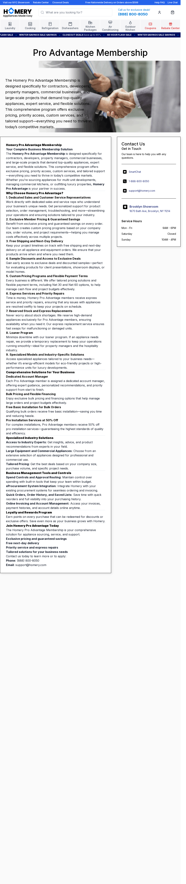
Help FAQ (160, 2)
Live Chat (173, 2)
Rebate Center (41, 2)
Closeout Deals (60, 2)
